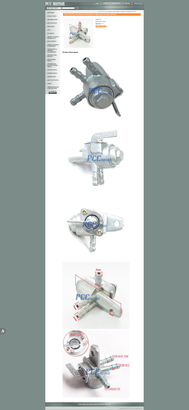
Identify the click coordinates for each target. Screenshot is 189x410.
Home (62, 11)
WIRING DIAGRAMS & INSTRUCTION (53, 87)
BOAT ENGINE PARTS (52, 60)
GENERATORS (52, 76)
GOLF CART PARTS (53, 80)
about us (105, 3)
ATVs (49, 30)
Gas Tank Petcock (92, 11)
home (97, 3)
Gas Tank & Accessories (81, 11)
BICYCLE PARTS (52, 23)
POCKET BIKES (52, 16)
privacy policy (116, 3)
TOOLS (49, 83)
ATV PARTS (51, 33)
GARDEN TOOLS (52, 73)
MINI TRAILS (51, 26)
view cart (136, 3)
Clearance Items (52, 70)
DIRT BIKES (51, 12)
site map (127, 3)
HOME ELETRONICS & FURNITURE (53, 45)
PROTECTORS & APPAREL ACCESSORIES (52, 51)
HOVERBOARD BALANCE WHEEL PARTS (53, 65)
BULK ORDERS (52, 41)
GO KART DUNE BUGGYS (52, 55)
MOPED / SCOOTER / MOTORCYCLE (53, 37)
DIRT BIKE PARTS (69, 11)
